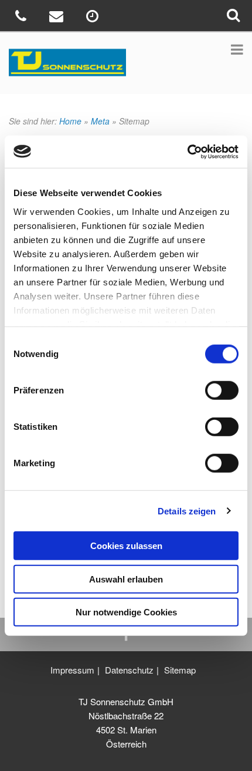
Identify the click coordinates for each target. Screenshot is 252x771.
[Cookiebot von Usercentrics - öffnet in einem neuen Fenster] (187, 151)
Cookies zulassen (126, 546)
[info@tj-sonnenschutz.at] (57, 17)
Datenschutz (129, 670)
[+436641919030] (22, 17)
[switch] (222, 390)
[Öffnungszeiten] (93, 17)
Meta (100, 121)
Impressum (72, 670)
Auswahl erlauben (126, 579)
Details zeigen (187, 511)
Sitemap (180, 670)
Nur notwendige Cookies (126, 612)
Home (70, 121)
